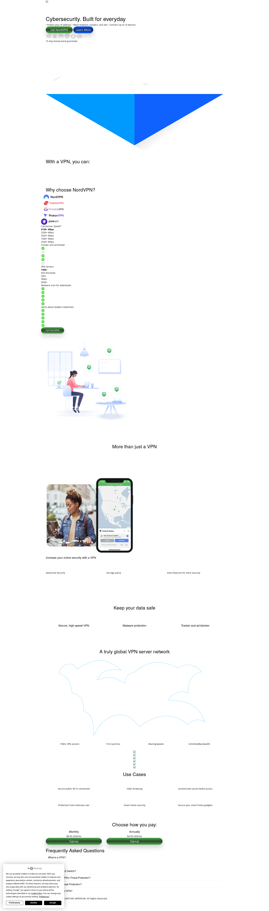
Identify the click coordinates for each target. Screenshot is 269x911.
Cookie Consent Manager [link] (16, 868)
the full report (182, 334)
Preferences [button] (44, 897)
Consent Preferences (11, 909)
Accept (53, 903)
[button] (134, 857)
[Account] (220, 3)
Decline (33, 903)
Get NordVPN (52, 330)
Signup (73, 841)
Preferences (14, 903)
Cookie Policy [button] (36, 893)
